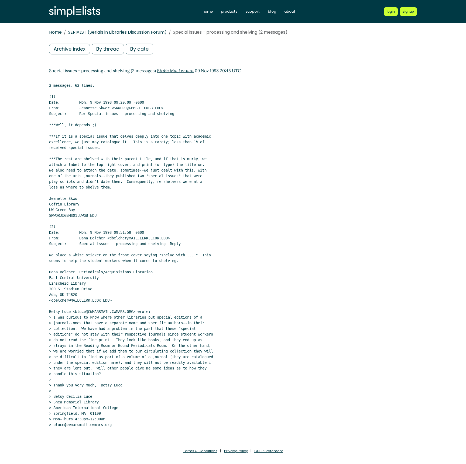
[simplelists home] (74, 11)
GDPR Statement (268, 450)
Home (55, 32)
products (229, 11)
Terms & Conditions (200, 450)
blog (272, 11)
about (289, 11)
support (252, 11)
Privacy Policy (236, 450)
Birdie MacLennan (175, 70)
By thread (107, 49)
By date (139, 49)
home (208, 11)
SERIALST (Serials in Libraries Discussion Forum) (117, 32)
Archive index (69, 49)
